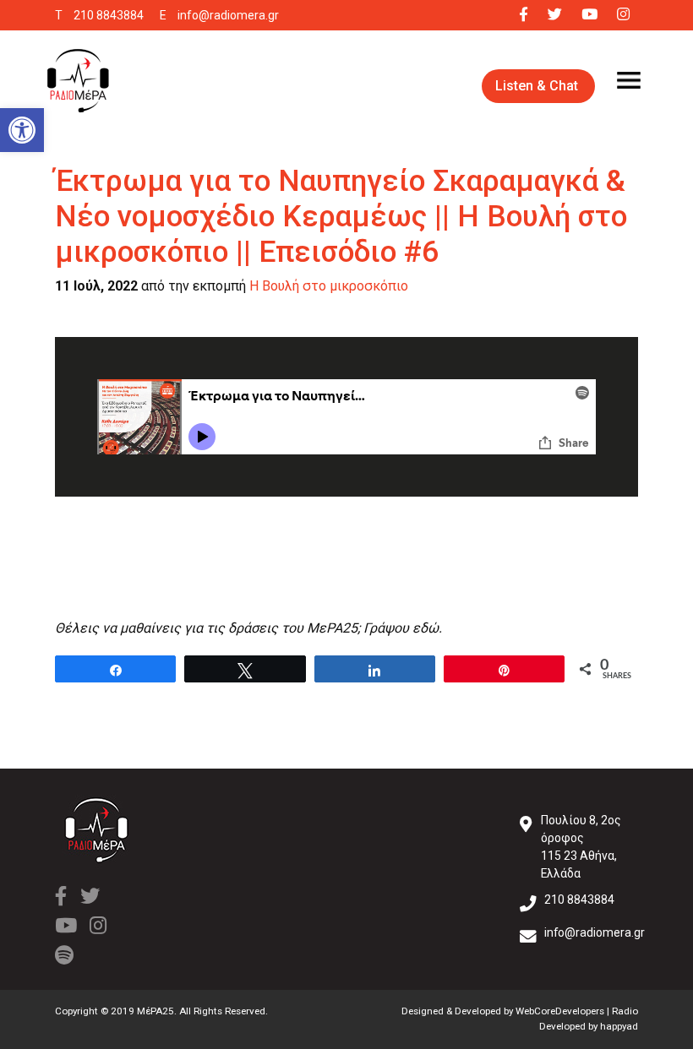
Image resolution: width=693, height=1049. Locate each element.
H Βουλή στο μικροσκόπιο (328, 286)
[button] (22, 130)
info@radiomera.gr (228, 15)
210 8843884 (109, 15)
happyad (619, 1026)
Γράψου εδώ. (402, 628)
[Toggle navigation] (629, 80)
